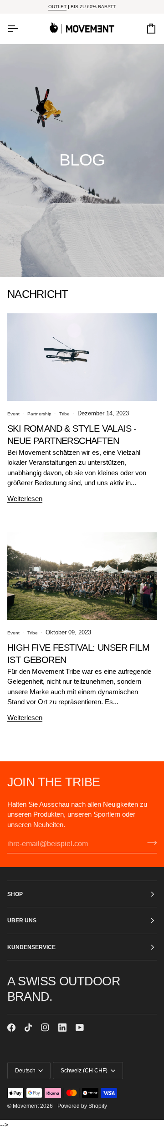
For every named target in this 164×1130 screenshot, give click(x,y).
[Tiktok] (28, 1027)
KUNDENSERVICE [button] (31, 947)
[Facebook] (11, 1027)
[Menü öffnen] (21, 28)
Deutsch (25, 1070)
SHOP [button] (15, 894)
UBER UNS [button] (21, 920)
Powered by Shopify (82, 1106)
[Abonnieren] (149, 842)
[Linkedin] (62, 1027)
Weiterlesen (24, 498)
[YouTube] (80, 1027)
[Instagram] (45, 1027)
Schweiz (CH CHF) (84, 1070)
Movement (26, 1106)
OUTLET (57, 6)
